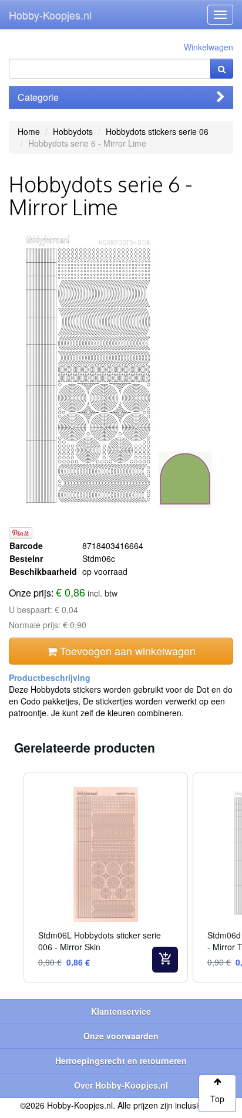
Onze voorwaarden (121, 1036)
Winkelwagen (208, 47)
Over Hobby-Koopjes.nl (121, 1085)
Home (29, 131)
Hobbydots (73, 131)
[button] (11, 877)
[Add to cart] (165, 960)
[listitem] (105, 878)
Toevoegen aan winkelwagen (126, 650)
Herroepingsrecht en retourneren (121, 1060)
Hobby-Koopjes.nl (50, 14)
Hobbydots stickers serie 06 (157, 131)
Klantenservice (121, 1011)
